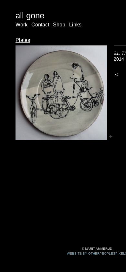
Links (75, 24)
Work (21, 24)
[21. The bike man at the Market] (61, 92)
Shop (59, 24)
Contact (40, 24)
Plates (23, 40)
